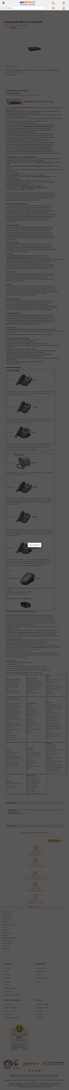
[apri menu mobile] (3, 3)
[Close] (41, 542)
